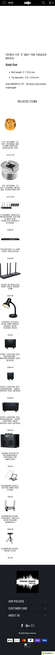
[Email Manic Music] (32, 626)
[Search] (43, 2)
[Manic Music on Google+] (27, 626)
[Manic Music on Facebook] (22, 626)
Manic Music (30, 633)
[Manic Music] (27, 3)
